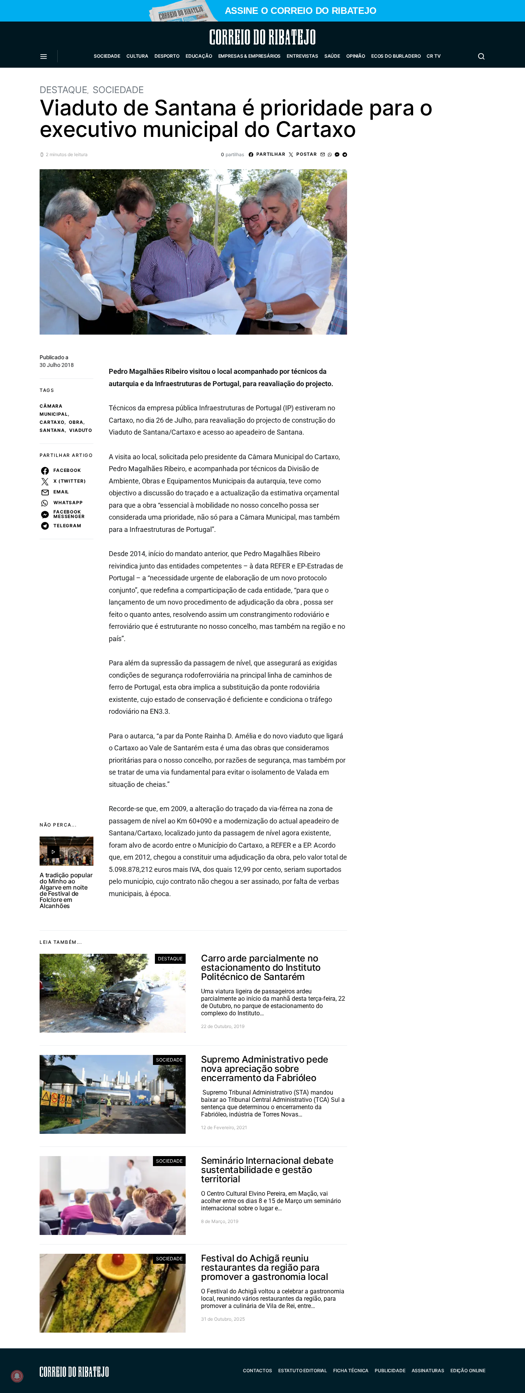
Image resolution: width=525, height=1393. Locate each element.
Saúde (332, 56)
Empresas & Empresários (249, 56)
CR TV (433, 56)
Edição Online (467, 1370)
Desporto (167, 56)
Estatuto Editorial (302, 1370)
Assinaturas (428, 1370)
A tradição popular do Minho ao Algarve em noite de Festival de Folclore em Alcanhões (66, 890)
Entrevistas (302, 56)
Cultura (137, 56)
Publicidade (390, 1370)
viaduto (80, 430)
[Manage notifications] (17, 1376)
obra (76, 422)
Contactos (257, 1370)
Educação (199, 56)
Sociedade (107, 56)
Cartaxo (52, 422)
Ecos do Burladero (395, 56)
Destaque (63, 89)
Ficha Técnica (351, 1370)
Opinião (355, 56)
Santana (52, 430)
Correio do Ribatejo (244, 37)
